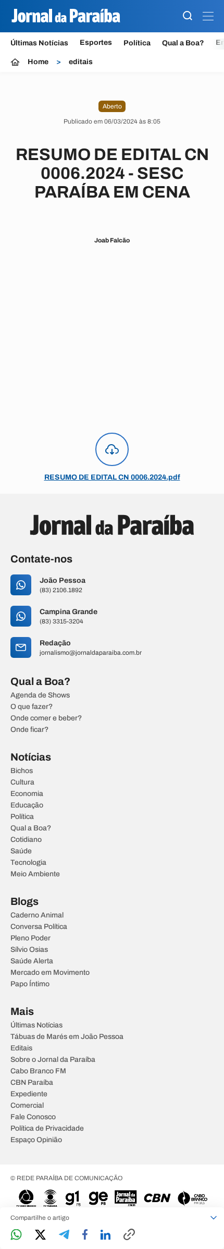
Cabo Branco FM (38, 1071)
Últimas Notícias (39, 43)
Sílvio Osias (29, 949)
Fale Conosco (33, 1117)
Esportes (96, 42)
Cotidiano (26, 839)
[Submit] (187, 16)
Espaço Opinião (36, 1140)
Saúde (21, 851)
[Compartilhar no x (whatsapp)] (40, 1235)
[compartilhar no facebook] (85, 1235)
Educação (26, 805)
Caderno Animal (37, 915)
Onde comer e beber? (46, 718)
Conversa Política (38, 926)
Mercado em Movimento (50, 972)
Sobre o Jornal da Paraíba (52, 1059)
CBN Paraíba (31, 1082)
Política (137, 43)
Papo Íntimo (29, 984)
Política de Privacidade (47, 1128)
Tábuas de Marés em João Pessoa (66, 1036)
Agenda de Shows (40, 695)
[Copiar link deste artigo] (129, 1235)
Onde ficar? (29, 729)
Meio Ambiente (35, 874)
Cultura (22, 782)
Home (38, 62)
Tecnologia (28, 862)
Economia (26, 794)
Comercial (27, 1105)
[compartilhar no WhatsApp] (16, 1235)
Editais (21, 1048)
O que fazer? (31, 707)
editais (81, 62)
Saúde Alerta (31, 961)
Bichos (21, 771)
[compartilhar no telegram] (64, 1235)
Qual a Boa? (183, 43)
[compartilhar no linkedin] (105, 1235)
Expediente (28, 1094)
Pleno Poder (30, 938)
